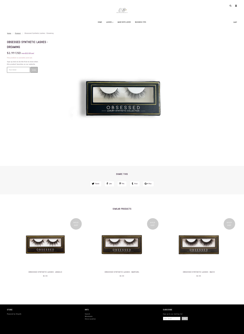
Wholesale (89, 316)
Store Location (90, 319)
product (18, 33)
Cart (235, 22)
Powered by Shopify (14, 314)
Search (87, 314)
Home (9, 33)
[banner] (122, 10)
